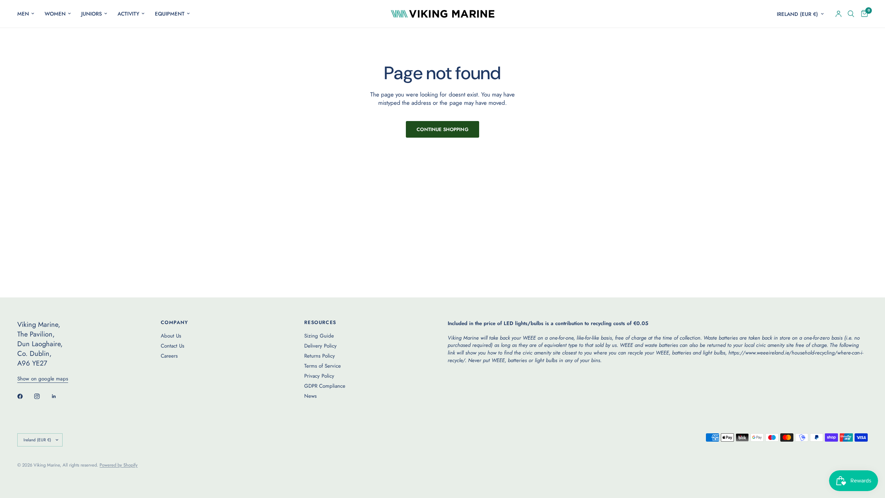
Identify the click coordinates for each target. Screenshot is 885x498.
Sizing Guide (319, 336)
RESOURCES (320, 322)
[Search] (851, 14)
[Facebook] (24, 396)
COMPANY (174, 322)
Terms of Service (322, 366)
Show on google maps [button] (42, 379)
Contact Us (172, 346)
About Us (171, 336)
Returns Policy (319, 356)
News (310, 396)
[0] (863, 14)
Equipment (170, 14)
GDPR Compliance (324, 386)
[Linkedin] (58, 396)
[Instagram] (41, 396)
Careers (169, 356)
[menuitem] (28, 13)
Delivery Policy (320, 346)
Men (23, 14)
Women (55, 14)
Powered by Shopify (119, 465)
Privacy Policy (319, 376)
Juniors (91, 14)
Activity (128, 14)
